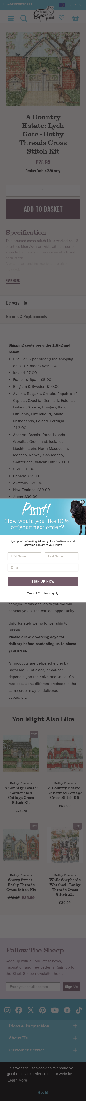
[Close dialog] (83, 502)
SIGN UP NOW (43, 581)
